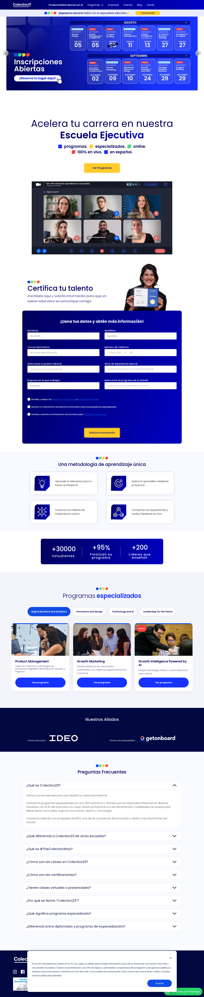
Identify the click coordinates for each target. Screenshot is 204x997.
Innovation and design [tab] (89, 611)
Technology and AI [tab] (123, 611)
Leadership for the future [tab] (158, 611)
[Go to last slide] (6, 53)
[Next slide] (198, 53)
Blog (139, 5)
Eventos (128, 5)
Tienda (150, 5)
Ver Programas (102, 168)
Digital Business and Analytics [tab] (49, 611)
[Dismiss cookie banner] (171, 958)
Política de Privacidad (88, 399)
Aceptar (160, 983)
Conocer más (147, 13)
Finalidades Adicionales (95, 414)
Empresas (113, 5)
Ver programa (40, 682)
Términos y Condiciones (64, 399)
